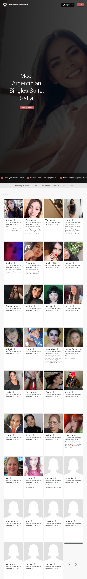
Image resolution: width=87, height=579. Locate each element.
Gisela (28, 263)
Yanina (48, 220)
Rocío (28, 435)
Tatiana (29, 220)
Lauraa (28, 564)
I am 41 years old (70, 358)
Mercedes (50, 349)
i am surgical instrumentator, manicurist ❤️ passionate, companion (73, 445)
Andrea (9, 220)
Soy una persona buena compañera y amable (33, 270)
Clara (67, 392)
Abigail (9, 349)
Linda (8, 392)
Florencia (10, 306)
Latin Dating (18, 186)
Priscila (69, 478)
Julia (67, 220)
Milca (68, 306)
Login (81, 5)
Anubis (9, 263)
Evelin (48, 392)
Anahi (48, 263)
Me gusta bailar (29, 487)
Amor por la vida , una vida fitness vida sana (33, 227)
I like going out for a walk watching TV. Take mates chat (32, 273)
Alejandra (10, 521)
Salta (64, 186)
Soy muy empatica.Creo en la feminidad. (53, 356)
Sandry (48, 306)
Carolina (29, 392)
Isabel (48, 435)
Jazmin (69, 435)
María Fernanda (72, 349)
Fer (66, 356)
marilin (28, 306)
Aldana (68, 521)
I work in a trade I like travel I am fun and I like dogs (13, 229)
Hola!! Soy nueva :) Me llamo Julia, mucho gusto (73, 227)
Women (27, 186)
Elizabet (49, 521)
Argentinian (46, 186)
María (68, 263)
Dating (36, 186)
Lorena (28, 478)
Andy (7, 227)
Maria (8, 435)
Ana (27, 521)
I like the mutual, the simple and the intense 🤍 (73, 442)
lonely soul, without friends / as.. (13, 272)
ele (7, 478)
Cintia (28, 349)
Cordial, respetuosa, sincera (53, 487)
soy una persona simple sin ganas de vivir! (14, 270)
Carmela (49, 478)
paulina (9, 564)
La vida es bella (49, 485)
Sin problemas (29, 485)
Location (56, 186)
